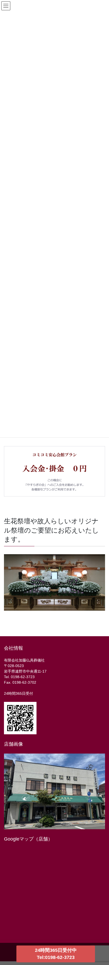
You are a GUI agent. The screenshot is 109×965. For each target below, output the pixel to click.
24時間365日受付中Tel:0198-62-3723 (56, 954)
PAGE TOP (101, 815)
